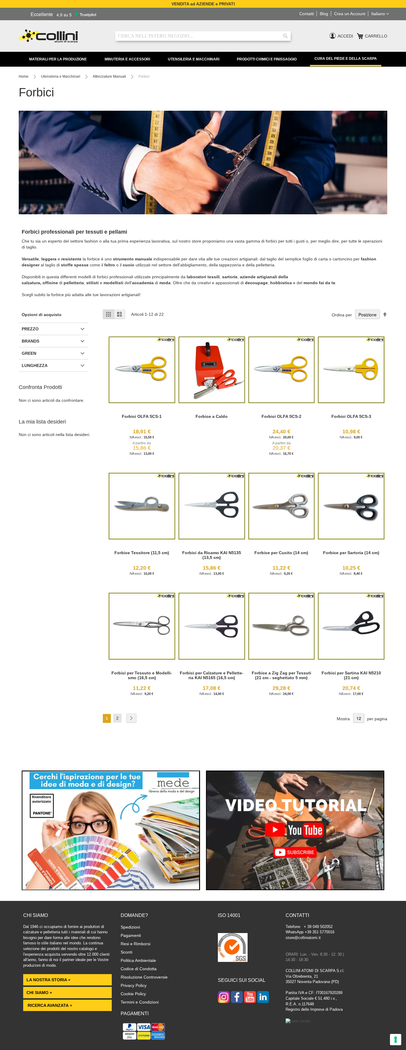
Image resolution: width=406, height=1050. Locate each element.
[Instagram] (224, 997)
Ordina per (342, 314)
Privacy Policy (134, 985)
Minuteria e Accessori (127, 59)
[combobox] (203, 36)
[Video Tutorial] (295, 888)
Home (24, 76)
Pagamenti (131, 935)
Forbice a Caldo (212, 416)
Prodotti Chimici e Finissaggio (267, 59)
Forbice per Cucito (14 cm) (281, 552)
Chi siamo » (39, 992)
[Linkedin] (263, 997)
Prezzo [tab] (30, 328)
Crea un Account (349, 13)
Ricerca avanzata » (49, 1005)
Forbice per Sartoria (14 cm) (351, 552)
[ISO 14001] (233, 948)
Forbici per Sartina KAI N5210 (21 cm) (351, 675)
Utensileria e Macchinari (193, 59)
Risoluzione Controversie (144, 977)
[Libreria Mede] (111, 888)
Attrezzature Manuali (110, 76)
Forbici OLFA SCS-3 (351, 416)
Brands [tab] (30, 341)
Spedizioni (130, 927)
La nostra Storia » (48, 979)
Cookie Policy (133, 993)
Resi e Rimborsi (135, 943)
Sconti (126, 952)
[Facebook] (237, 997)
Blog (324, 13)
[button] (380, 14)
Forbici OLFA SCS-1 (142, 416)
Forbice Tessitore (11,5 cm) (141, 552)
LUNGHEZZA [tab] (35, 365)
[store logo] (62, 36)
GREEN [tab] (29, 353)
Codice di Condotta (139, 968)
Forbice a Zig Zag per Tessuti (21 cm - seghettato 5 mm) (281, 675)
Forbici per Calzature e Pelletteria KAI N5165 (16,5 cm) (211, 675)
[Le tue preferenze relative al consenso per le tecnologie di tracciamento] (395, 1039)
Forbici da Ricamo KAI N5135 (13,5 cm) (211, 555)
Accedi (345, 36)
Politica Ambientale (138, 960)
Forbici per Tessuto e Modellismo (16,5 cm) (141, 675)
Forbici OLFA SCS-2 (281, 416)
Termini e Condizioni (140, 1002)
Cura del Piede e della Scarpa (345, 59)
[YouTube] (250, 997)
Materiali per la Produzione (58, 59)
